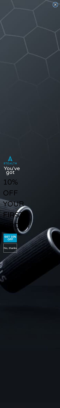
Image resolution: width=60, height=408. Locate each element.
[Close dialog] (55, 4)
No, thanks (10, 248)
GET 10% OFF (10, 238)
